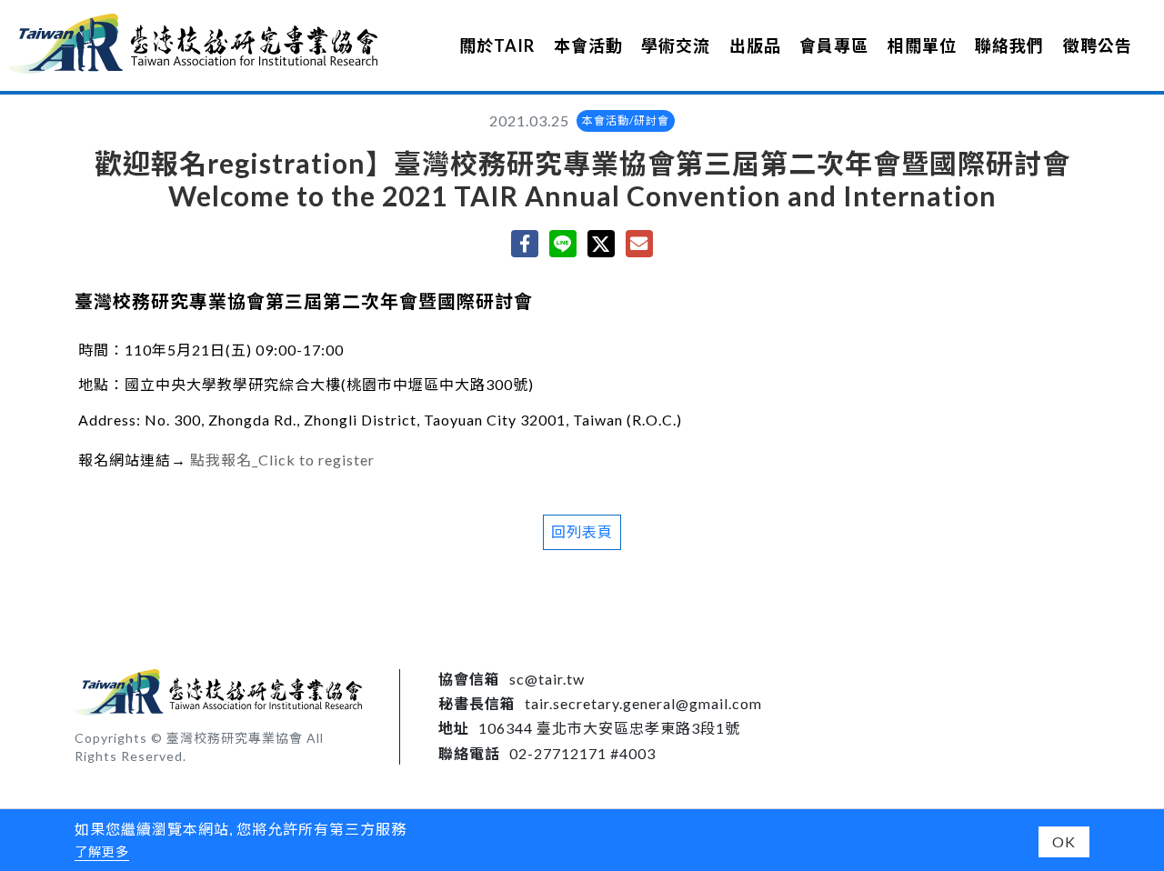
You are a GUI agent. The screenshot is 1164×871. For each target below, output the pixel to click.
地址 (453, 727)
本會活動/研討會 (625, 120)
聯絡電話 (469, 753)
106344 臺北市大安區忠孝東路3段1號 (609, 727)
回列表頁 (582, 531)
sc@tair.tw (547, 678)
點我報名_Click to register (282, 459)
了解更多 (102, 851)
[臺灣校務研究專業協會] (193, 43)
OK (1064, 841)
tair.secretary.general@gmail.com (643, 703)
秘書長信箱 (477, 703)
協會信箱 (469, 678)
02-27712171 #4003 (582, 753)
